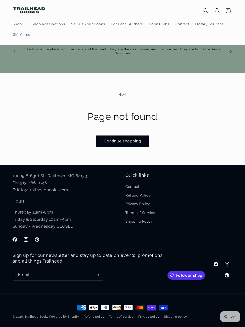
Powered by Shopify (64, 316)
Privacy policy (148, 316)
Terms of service (121, 316)
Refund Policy (137, 195)
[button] (19, 24)
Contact (132, 187)
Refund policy (94, 316)
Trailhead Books (36, 316)
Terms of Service (140, 213)
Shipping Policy (139, 221)
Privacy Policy (137, 204)
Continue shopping (122, 141)
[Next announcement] (231, 51)
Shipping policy (175, 316)
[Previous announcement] (14, 51)
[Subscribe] (97, 275)
